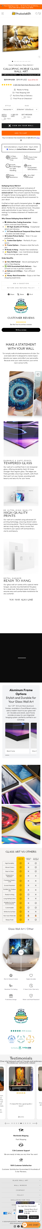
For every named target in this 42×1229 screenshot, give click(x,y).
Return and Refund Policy (21, 288)
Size (27, 105)
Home (10, 65)
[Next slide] (34, 1123)
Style (8, 105)
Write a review (21, 330)
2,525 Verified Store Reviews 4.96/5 (26, 85)
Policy (20, 1195)
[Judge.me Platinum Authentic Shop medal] (12, 1039)
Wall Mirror (20, 1185)
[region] (21, 6)
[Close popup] (39, 1204)
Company (20, 1190)
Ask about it (33, 1217)
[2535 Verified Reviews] (21, 314)
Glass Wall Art (28, 65)
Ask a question (21, 283)
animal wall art (7, 193)
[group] (17, 738)
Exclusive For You (20, 1200)
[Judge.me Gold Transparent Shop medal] (21, 1039)
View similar (22, 1217)
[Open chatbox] (31, 1225)
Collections (18, 65)
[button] (12, 1123)
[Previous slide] (7, 1123)
